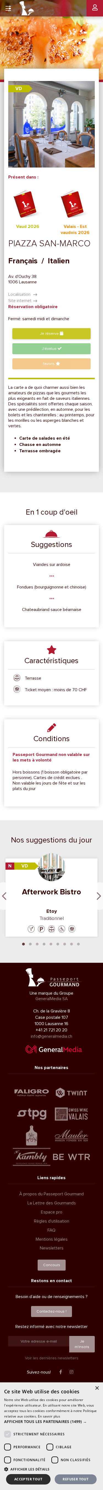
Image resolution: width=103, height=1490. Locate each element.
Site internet (20, 300)
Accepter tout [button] (28, 1479)
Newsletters (51, 1248)
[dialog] (51, 1436)
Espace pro (51, 1212)
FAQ (51, 1230)
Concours (51, 1265)
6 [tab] (57, 943)
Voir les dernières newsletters (51, 1358)
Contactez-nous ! (51, 1311)
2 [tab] (30, 943)
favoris (49, 363)
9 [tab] (78, 943)
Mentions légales (52, 1239)
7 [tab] (64, 943)
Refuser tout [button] (75, 1479)
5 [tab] (51, 943)
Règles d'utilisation (51, 1221)
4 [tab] (44, 943)
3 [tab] (37, 943)
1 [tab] (23, 943)
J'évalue (50, 348)
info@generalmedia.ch (51, 1036)
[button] (51, 1421)
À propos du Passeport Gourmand (51, 1194)
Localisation (20, 294)
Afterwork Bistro (51, 892)
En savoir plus (49, 1416)
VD (18, 88)
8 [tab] (71, 943)
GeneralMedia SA (51, 998)
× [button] (97, 1388)
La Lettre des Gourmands (51, 1203)
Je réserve (50, 333)
